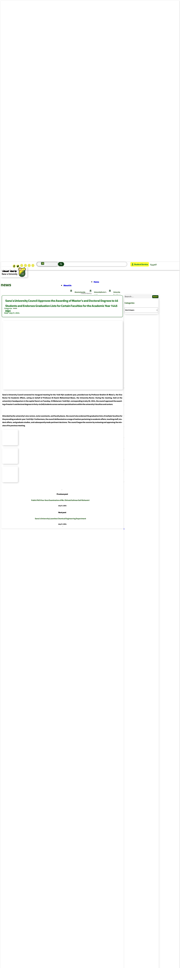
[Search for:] (138, 296)
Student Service (141, 264)
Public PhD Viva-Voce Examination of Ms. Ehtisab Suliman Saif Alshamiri (60, 500)
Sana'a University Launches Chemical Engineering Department (60, 518)
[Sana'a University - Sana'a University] (14, 276)
